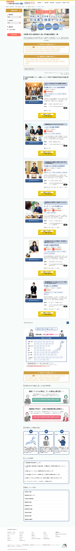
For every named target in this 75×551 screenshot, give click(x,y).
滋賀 (46, 350)
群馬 (52, 343)
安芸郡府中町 (41, 49)
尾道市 (45, 47)
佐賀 (38, 354)
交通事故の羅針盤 (46, 538)
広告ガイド (14, 546)
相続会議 (45, 533)
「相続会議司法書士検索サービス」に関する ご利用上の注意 (37, 363)
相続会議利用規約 (25, 544)
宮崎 (49, 354)
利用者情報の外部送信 (46, 544)
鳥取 (43, 352)
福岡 (35, 354)
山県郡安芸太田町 (35, 51)
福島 (52, 341)
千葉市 (47, 359)
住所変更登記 (62, 61)
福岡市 (50, 357)
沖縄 (55, 354)
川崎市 (44, 359)
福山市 (30, 47)
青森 (38, 341)
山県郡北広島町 (28, 51)
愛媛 (54, 352)
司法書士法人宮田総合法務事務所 (54, 166)
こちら (50, 364)
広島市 (27, 47)
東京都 (47, 168)
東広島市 (41, 47)
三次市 (56, 47)
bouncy (21, 538)
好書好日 (33, 535)
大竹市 (27, 49)
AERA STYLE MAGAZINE (36, 538)
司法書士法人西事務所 (51, 286)
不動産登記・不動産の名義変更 (53, 61)
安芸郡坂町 (58, 49)
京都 (40, 350)
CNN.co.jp (21, 533)
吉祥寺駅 (58, 168)
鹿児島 (52, 354)
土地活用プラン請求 (65, 2)
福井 (49, 345)
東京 (35, 343)
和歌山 (49, 350)
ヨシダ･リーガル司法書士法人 (53, 206)
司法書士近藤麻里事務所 (51, 245)
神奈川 (38, 343)
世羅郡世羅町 (42, 51)
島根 (46, 352)
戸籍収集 (47, 59)
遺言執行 (45, 61)
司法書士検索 (58, 2)
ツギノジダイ (45, 535)
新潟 (35, 345)
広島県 (47, 89)
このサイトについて (11, 544)
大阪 (35, 350)
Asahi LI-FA (45, 537)
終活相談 (27, 63)
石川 (46, 345)
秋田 (44, 341)
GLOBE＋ (33, 533)
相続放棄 (32, 59)
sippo (32, 532)
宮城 (47, 341)
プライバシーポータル (56, 544)
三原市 (49, 47)
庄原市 (60, 47)
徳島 (52, 352)
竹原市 (52, 47)
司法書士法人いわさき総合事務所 (54, 87)
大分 (46, 354)
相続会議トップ (40, 2)
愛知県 (47, 247)
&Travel (13, 533)
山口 (40, 352)
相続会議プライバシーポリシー (35, 544)
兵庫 (38, 350)
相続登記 (36, 59)
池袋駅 (58, 208)
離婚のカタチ (10, 540)
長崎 (40, 354)
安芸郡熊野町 (52, 49)
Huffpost (21, 535)
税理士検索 (52, 2)
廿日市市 (37, 47)
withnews (9, 538)
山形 (50, 341)
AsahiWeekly (57, 536)
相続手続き (28, 59)
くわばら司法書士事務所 (51, 127)
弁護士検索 (46, 2)
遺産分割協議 (52, 59)
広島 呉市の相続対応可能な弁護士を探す (46, 399)
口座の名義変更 (42, 59)
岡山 (38, 352)
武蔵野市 (52, 168)
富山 (43, 345)
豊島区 (53, 208)
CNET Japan (22, 532)
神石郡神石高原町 (49, 51)
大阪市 (39, 357)
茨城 (47, 343)
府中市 (63, 47)
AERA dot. (21, 537)
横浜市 (35, 357)
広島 (35, 352)
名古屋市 (52, 247)
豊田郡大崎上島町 (56, 51)
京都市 (57, 357)
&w (10, 533)
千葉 (44, 343)
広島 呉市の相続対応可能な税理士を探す (46, 417)
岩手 (41, 341)
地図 (65, 145)
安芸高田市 (31, 49)
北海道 (35, 341)
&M (8, 533)
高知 (57, 352)
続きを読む (61, 101)
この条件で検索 (13, 34)
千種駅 (59, 247)
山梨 (38, 345)
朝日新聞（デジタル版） (12, 532)
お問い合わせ (19, 546)
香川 (49, 352)
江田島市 (35, 49)
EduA (8, 535)
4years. (44, 532)
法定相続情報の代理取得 (30, 61)
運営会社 (9, 546)
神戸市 (54, 357)
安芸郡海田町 (47, 49)
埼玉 (41, 343)
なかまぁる (33, 537)
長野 (40, 345)
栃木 (50, 343)
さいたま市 (40, 359)
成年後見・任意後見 (38, 61)
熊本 (43, 354)
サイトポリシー (19, 544)
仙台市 (35, 359)
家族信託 (57, 59)
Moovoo (9, 537)
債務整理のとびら (23, 540)
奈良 (43, 350)
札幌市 (47, 357)
